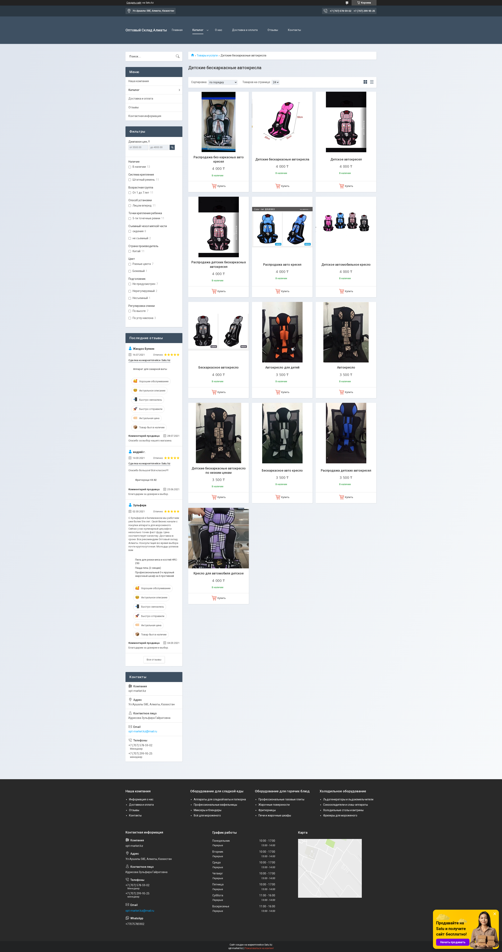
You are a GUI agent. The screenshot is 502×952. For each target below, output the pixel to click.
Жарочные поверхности (274, 804)
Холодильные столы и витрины (343, 810)
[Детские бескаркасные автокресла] (282, 122)
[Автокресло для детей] (282, 332)
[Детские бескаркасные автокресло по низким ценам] (218, 433)
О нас (218, 30)
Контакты (294, 30)
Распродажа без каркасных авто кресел (219, 159)
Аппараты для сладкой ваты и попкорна (220, 799)
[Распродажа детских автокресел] (346, 433)
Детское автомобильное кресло (346, 264)
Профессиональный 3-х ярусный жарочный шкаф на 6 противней (154, 574)
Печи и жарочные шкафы (274, 815)
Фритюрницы (267, 810)
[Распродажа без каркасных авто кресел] (218, 122)
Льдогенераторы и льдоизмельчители (348, 799)
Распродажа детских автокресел (346, 470)
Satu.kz (268, 944)
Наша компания (138, 81)
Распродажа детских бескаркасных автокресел (218, 264)
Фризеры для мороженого (340, 815)
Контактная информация (144, 116)
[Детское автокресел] (346, 122)
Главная (177, 30)
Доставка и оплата (245, 30)
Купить (221, 186)
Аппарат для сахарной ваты (150, 369)
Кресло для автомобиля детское (219, 573)
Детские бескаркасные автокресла (282, 159)
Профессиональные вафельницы (215, 804)
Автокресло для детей (282, 367)
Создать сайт (133, 2)
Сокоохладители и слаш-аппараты (345, 804)
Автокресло (346, 367)
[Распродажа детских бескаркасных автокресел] (218, 227)
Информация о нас (141, 799)
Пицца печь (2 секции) (148, 567)
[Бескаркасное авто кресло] (282, 433)
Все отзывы (154, 659)
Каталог (197, 30)
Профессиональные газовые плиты (281, 799)
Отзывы (272, 30)
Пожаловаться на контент (259, 948)
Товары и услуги (207, 55)
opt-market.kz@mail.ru (142, 731)
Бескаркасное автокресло (218, 367)
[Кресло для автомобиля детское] (218, 538)
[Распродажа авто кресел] (282, 227)
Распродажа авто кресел (282, 264)
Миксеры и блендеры (207, 810)
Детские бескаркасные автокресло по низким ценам (219, 470)
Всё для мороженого (207, 815)
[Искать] (177, 56)
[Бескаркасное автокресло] (218, 332)
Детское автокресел (346, 159)
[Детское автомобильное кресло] (346, 227)
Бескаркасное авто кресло (282, 470)
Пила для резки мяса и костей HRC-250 (156, 561)
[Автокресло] (346, 332)
